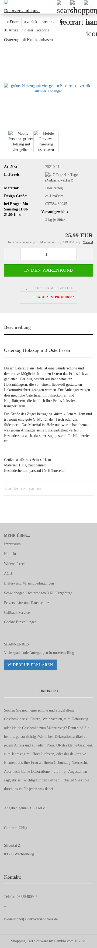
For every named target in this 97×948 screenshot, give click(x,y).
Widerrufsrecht (15, 564)
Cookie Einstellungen (20, 622)
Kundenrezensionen (23, 488)
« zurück (30, 22)
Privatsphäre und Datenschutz (26, 603)
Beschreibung (17, 327)
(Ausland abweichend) (59, 180)
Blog (70, 653)
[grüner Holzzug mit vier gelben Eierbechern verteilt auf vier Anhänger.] (48, 88)
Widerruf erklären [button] (30, 665)
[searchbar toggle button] (63, 7)
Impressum (12, 544)
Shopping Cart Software (29, 941)
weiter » (48, 22)
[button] (12, 254)
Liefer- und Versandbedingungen (29, 583)
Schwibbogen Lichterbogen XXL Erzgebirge (38, 593)
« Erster (13, 22)
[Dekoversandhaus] (20, 7)
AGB (8, 574)
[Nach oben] (82, 940)
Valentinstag (56, 728)
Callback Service (17, 613)
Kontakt (10, 554)
